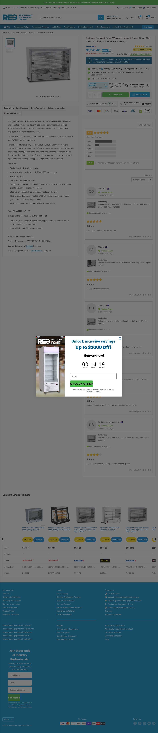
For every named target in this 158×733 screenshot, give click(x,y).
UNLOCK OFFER (81, 384)
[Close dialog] (120, 338)
